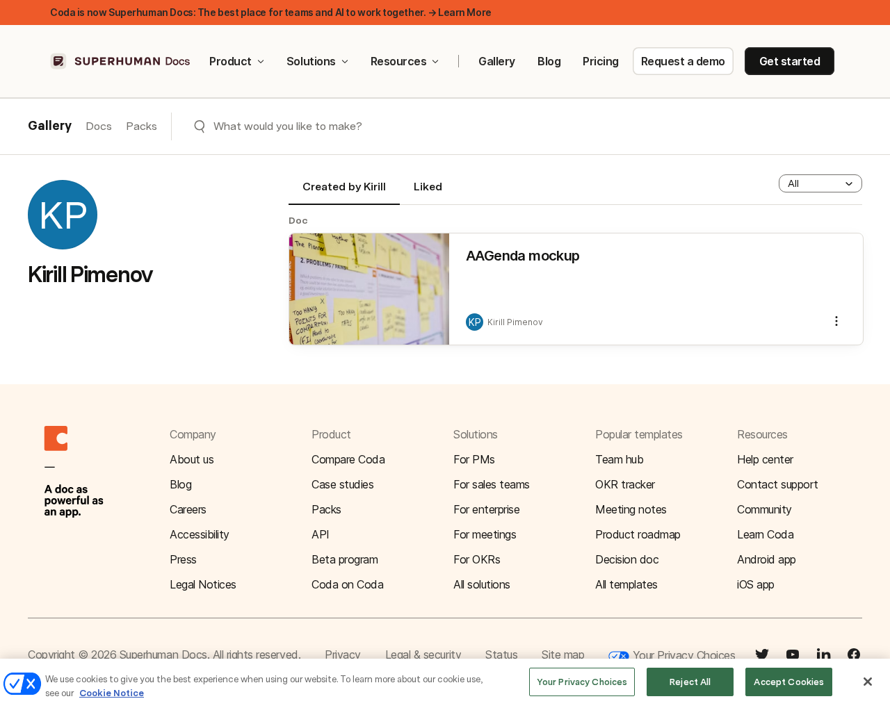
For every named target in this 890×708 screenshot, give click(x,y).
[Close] (867, 681)
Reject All (690, 682)
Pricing (601, 61)
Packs (141, 126)
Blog (548, 61)
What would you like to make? (287, 126)
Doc (298, 220)
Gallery (496, 61)
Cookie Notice (111, 693)
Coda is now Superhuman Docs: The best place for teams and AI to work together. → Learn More (271, 12)
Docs (99, 126)
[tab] (344, 192)
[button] (820, 183)
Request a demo (683, 61)
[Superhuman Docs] (121, 61)
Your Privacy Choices (682, 655)
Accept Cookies (789, 682)
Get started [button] (789, 61)
